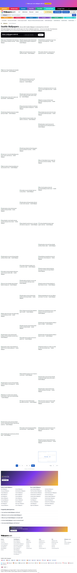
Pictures (23, 8)
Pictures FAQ (54, 543)
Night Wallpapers (4, 494)
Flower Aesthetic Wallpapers (19, 543)
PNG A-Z (40, 546)
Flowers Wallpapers (17, 542)
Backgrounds (14, 8)
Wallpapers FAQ (54, 540)
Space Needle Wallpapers (35, 489)
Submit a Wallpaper (67, 542)
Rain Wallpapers (4, 489)
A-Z (19, 12)
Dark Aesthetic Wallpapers (20, 490)
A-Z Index (2, 540)
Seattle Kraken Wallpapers (50, 498)
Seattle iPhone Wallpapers (50, 501)
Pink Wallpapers (4, 503)
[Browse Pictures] (37, 18)
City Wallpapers (16, 554)
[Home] (1, 23)
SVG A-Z (40, 545)
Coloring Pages (49, 8)
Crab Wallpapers (48, 505)
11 (29, 465)
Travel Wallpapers (33, 498)
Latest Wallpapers (4, 545)
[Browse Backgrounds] (25, 18)
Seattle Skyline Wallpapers (35, 496)
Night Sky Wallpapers (34, 505)
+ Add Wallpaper (57, 11)
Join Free (67, 11)
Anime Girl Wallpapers (17, 551)
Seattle (4, 560)
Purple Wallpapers (4, 492)
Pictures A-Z (41, 543)
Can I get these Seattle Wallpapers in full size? (11, 512)
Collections (24, 12)
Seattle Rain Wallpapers (49, 503)
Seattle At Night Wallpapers (50, 496)
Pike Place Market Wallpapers (36, 490)
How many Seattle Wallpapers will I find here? (11, 523)
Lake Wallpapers (4, 496)
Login (74, 11)
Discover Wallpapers (4, 543)
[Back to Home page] (8, 12)
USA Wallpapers (33, 503)
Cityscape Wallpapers (5, 490)
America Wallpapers (34, 501)
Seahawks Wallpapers (49, 489)
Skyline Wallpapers (4, 498)
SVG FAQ (53, 545)
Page (51, 465)
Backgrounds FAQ (55, 542)
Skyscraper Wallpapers (19, 503)
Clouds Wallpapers (18, 496)
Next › (33, 465)
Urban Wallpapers (18, 498)
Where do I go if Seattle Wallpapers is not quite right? (12, 517)
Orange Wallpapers (4, 505)
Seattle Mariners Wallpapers (35, 494)
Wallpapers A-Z (41, 540)
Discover (31, 12)
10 (26, 465)
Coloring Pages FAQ (55, 548)
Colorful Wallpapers (19, 492)
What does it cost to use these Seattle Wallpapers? (12, 515)
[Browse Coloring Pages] (75, 18)
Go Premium (49, 11)
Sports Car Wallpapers (18, 546)
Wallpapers (4, 8)
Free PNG (39, 8)
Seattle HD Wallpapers (49, 494)
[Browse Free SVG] (50, 18)
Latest (36, 12)
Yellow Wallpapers (4, 501)
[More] (69, 8)
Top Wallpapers (3, 546)
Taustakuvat (4, 564)
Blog (65, 540)
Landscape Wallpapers (18, 552)
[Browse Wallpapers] (12, 18)
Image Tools (61, 8)
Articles (2, 549)
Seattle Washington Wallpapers (51, 492)
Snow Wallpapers (18, 501)
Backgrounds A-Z (42, 542)
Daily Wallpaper (3, 548)
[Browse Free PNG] (63, 18)
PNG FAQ (53, 546)
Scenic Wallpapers (18, 505)
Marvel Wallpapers (17, 540)
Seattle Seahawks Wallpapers (36, 492)
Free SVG (31, 8)
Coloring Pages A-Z (42, 548)
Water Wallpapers (48, 490)
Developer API (66, 543)
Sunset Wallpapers (18, 489)
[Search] (74, 15)
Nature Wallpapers (18, 494)
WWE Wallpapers (17, 549)
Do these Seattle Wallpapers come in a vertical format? (13, 520)
